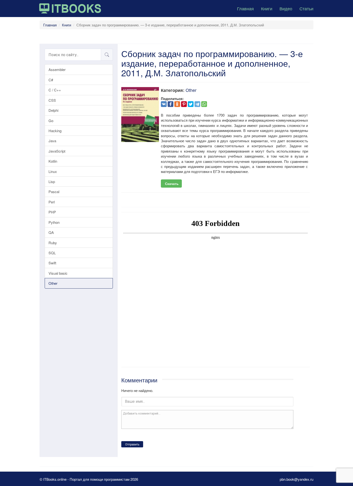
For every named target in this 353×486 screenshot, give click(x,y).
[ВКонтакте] (164, 104)
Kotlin (53, 161)
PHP (52, 211)
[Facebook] (170, 104)
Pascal (54, 191)
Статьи (306, 8)
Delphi (53, 110)
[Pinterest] (184, 104)
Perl (52, 201)
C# (51, 79)
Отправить (132, 444)
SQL (52, 252)
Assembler (57, 69)
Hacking (55, 130)
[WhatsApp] (204, 104)
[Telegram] (197, 104)
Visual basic (58, 273)
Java (52, 140)
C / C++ (55, 89)
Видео (286, 8)
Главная (245, 8)
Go (51, 120)
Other (53, 283)
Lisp (52, 181)
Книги (266, 8)
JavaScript (57, 151)
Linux (53, 171)
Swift (52, 262)
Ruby (53, 242)
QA (51, 232)
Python (54, 222)
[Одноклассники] (177, 104)
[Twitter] (191, 104)
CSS (52, 100)
